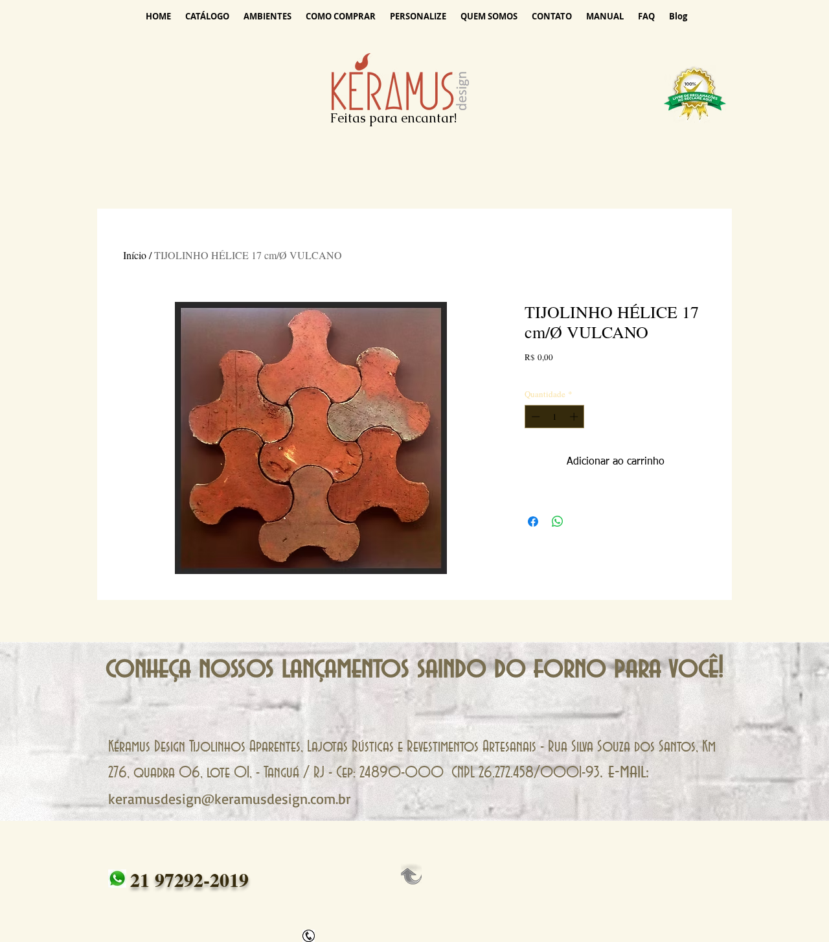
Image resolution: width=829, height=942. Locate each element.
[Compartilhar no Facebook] (533, 521)
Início (134, 255)
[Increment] (575, 417)
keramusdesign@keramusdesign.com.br (229, 798)
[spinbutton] (554, 417)
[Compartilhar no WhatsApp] (557, 521)
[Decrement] (534, 417)
